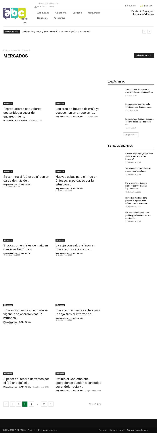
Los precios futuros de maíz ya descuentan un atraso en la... (77, 110)
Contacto (102, 430)
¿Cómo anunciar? (116, 430)
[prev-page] (6, 404)
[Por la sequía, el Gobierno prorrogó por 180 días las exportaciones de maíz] (115, 189)
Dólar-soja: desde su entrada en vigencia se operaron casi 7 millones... (25, 314)
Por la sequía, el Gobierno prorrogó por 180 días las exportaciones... (136, 186)
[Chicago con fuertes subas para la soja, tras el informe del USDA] (78, 283)
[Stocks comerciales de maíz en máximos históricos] (26, 218)
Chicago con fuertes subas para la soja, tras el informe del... (78, 312)
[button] (130, 6)
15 (44, 404)
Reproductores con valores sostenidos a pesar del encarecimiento (22, 112)
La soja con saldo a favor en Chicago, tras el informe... (75, 247)
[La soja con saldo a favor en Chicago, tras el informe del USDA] (78, 218)
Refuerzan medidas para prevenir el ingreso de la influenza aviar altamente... (137, 201)
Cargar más (129, 134)
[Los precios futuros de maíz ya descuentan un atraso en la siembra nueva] (78, 82)
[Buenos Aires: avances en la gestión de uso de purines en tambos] (115, 110)
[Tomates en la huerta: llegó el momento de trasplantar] (115, 174)
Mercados (15, 50)
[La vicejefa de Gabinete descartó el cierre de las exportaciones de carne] (115, 125)
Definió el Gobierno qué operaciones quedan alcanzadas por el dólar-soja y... (78, 382)
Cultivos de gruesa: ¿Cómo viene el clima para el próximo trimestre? (56, 31)
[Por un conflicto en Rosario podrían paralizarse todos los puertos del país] (115, 219)
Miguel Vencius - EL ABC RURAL (69, 117)
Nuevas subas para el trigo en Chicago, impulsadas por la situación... (76, 180)
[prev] (144, 31)
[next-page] (51, 404)
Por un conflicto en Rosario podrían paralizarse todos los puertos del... (137, 215)
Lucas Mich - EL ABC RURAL (15, 120)
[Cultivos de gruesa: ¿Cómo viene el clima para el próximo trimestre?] (115, 160)
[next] (149, 31)
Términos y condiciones (137, 430)
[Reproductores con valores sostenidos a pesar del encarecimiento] (26, 82)
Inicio (5, 50)
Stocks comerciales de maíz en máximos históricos (25, 247)
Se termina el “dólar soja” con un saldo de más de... (26, 178)
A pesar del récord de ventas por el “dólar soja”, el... (26, 381)
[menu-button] (25, 23)
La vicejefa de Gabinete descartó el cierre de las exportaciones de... (139, 122)
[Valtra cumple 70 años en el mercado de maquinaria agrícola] (115, 96)
